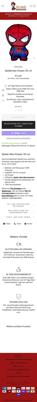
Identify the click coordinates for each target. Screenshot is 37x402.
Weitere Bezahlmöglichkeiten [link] (18, 138)
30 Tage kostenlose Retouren (18, 205)
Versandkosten (24, 78)
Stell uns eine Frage (18, 217)
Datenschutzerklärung (18, 363)
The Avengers (16, 188)
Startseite (18, 67)
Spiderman (6, 191)
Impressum (18, 356)
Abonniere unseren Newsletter (18, 383)
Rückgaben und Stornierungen (18, 376)
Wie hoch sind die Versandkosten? (18, 211)
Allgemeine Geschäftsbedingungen (18, 359)
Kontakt (18, 373)
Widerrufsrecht (18, 366)
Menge (18, 106)
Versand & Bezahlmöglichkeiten (18, 370)
